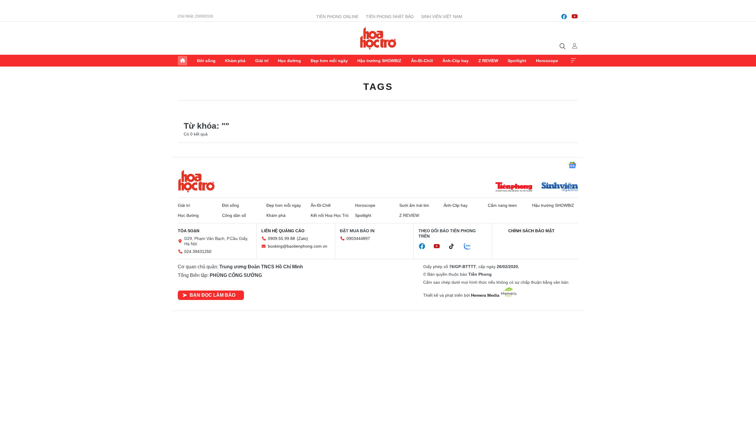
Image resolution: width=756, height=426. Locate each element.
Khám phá (235, 60)
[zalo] (470, 246)
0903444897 (358, 238)
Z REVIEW (488, 60)
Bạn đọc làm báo (212, 295)
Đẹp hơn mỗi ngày (329, 60)
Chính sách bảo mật (531, 230)
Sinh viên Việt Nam (441, 16)
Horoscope (547, 60)
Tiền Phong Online (337, 16)
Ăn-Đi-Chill (422, 60)
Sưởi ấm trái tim (414, 205)
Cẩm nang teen (502, 205)
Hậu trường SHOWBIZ (379, 60)
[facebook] (564, 16)
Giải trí (261, 60)
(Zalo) (302, 238)
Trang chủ (182, 60)
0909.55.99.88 (281, 238)
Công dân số (234, 215)
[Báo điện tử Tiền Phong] (514, 187)
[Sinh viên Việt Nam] (560, 187)
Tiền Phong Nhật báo (390, 16)
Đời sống (206, 60)
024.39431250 (197, 251)
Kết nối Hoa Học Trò (329, 215)
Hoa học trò (196, 181)
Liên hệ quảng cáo (282, 230)
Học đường (289, 60)
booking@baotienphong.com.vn (297, 246)
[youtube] (574, 16)
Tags (378, 86)
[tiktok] (454, 246)
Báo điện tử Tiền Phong (378, 38)
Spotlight (517, 60)
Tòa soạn (188, 230)
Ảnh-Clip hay (455, 60)
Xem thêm (573, 60)
